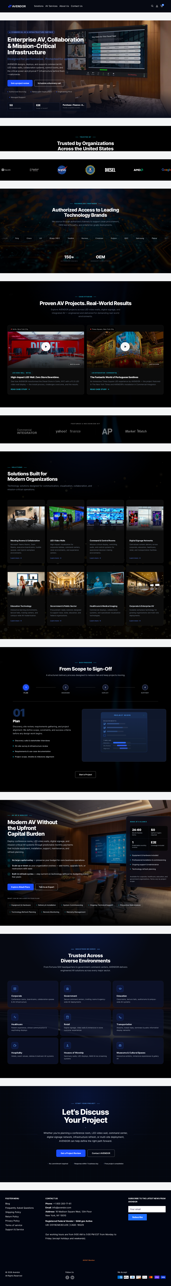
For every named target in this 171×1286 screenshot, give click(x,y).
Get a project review (20, 83)
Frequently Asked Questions (19, 1208)
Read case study (19, 389)
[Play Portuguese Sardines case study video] (125, 346)
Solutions (38, 6)
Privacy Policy (12, 1220)
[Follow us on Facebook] (67, 1277)
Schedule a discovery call (49, 83)
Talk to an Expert (46, 887)
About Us (64, 6)
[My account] (157, 6)
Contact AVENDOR (101, 1153)
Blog (7, 1203)
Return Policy (12, 1216)
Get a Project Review (71, 1153)
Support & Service (14, 1229)
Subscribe (137, 1217)
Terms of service (13, 1225)
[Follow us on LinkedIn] (72, 1277)
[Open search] (152, 6)
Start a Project (85, 774)
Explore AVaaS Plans (20, 887)
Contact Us (76, 6)
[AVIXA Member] (88, 1260)
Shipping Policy (13, 1212)
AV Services (51, 6)
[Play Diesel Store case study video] (45, 346)
